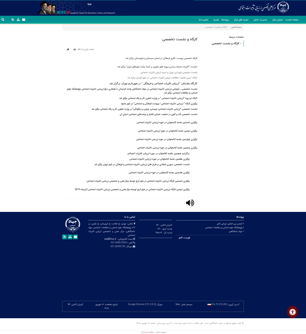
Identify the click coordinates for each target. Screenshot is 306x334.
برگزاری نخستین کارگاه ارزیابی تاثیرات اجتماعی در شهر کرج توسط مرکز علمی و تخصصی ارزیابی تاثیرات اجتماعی (138, 181)
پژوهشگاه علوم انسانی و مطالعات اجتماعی (224, 227)
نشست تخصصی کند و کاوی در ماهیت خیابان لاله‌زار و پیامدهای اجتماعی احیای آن (158, 114)
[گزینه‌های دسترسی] (292, 312)
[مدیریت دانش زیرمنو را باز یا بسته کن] (251, 20)
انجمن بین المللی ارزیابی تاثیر (230, 223)
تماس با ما (203, 19)
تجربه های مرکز (241, 19)
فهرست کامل (184, 237)
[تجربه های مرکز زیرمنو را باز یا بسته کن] (231, 20)
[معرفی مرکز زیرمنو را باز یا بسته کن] (269, 20)
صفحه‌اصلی (236, 27)
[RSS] (12, 19)
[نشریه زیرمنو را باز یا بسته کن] (210, 20)
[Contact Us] (23, 19)
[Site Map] (18, 19)
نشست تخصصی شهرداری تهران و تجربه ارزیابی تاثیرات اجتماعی (168, 72)
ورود (89, 4)
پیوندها (225, 19)
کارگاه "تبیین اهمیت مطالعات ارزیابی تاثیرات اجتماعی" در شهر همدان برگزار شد (162, 77)
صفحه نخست (291, 19)
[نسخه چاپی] (75, 49)
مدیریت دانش (260, 19)
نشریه (216, 19)
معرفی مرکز (277, 19)
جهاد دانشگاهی (236, 231)
